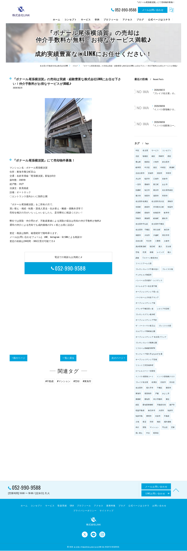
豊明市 (149, 416)
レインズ (160, 252)
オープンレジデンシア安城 (146, 359)
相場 (151, 252)
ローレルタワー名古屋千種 (146, 286)
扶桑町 (138, 190)
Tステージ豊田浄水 (150, 257)
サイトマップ (107, 510)
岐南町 (156, 218)
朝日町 (152, 246)
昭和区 (156, 433)
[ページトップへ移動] (176, 490)
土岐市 (166, 240)
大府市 (161, 410)
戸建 (157, 393)
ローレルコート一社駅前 (145, 370)
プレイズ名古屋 (142, 382)
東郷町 (138, 399)
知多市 (170, 410)
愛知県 (147, 399)
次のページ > (118, 357)
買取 (144, 427)
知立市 (147, 190)
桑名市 (165, 218)
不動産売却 (161, 404)
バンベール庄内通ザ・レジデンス (149, 280)
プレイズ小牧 (167, 269)
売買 (144, 252)
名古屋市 (139, 387)
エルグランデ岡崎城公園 (145, 331)
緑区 (137, 404)
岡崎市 (161, 156)
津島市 (170, 201)
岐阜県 (138, 167)
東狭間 (147, 218)
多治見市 (165, 161)
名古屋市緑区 (167, 190)
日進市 (163, 382)
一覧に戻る (68, 357)
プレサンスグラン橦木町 (145, 314)
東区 (167, 399)
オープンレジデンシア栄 (145, 303)
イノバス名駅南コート (144, 376)
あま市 (165, 184)
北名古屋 (139, 240)
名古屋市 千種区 (143, 229)
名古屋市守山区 (142, 224)
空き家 (168, 246)
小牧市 (156, 161)
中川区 (147, 167)
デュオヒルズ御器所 (144, 274)
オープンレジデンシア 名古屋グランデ (151, 337)
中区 (137, 150)
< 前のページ (18, 357)
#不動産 (49, 381)
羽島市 (138, 218)
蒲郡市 (156, 195)
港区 (155, 167)
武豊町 (138, 212)
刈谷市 (158, 416)
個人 (169, 252)
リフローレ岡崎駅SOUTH (145, 348)
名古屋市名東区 (142, 201)
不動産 (166, 416)
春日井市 (151, 410)
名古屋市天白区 (157, 201)
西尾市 (147, 207)
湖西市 (138, 235)
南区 (153, 156)
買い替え (139, 433)
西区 (169, 156)
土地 (137, 421)
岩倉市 (165, 178)
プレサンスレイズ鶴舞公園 (146, 342)
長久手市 (149, 387)
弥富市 (147, 195)
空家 (173, 427)
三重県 (158, 240)
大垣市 (147, 235)
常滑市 (165, 195)
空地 (137, 252)
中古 (148, 433)
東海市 (138, 393)
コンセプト (166, 150)
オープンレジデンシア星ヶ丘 (147, 291)
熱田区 (147, 161)
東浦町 (172, 167)
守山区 (165, 427)
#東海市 (87, 381)
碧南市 (147, 212)
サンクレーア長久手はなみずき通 (149, 353)
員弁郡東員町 (141, 246)
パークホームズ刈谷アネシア (147, 297)
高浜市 (156, 190)
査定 (144, 421)
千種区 (159, 387)
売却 (151, 421)
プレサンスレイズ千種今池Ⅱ (147, 269)
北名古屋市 (140, 173)
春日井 (166, 229)
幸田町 (138, 207)
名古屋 (145, 150)
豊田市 (168, 387)
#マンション (63, 381)
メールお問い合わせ (152, 9)
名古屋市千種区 (157, 224)
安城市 (150, 173)
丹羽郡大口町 (158, 207)
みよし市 (165, 393)
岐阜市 (166, 212)
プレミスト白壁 (165, 325)
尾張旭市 (148, 393)
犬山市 (138, 178)
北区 (137, 156)
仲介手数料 (157, 399)
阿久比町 (157, 229)
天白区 (172, 382)
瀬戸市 (172, 404)
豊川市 (138, 195)
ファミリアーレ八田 (144, 263)
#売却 (76, 381)
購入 (160, 246)
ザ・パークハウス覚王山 (145, 325)
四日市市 (165, 235)
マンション (154, 427)
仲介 (137, 427)
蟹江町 (156, 184)
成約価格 (167, 421)
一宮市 (138, 184)
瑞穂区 (145, 156)
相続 (158, 421)
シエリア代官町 (163, 308)
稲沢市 (147, 178)
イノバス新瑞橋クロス (166, 376)
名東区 (154, 382)
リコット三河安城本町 (144, 365)
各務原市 (156, 212)
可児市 (149, 240)
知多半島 (139, 416)
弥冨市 (170, 207)
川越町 (156, 235)
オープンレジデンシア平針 (146, 320)
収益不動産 (140, 410)
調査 (137, 257)
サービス (155, 150)
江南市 (156, 178)
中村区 (163, 167)
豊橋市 (147, 184)
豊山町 (138, 161)
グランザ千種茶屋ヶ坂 (144, 308)
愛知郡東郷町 (148, 404)
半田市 (168, 173)
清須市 (159, 173)
